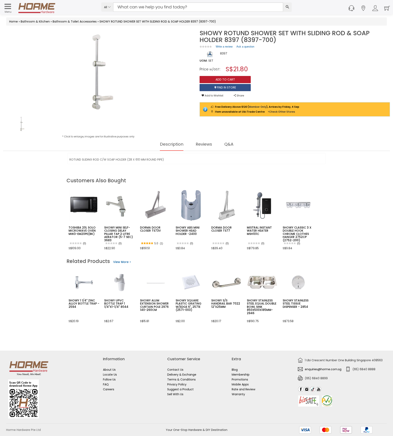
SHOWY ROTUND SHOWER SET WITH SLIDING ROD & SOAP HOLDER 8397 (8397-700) (157, 21)
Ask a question (245, 46)
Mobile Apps (240, 384)
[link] (206, 46)
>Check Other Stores (281, 111)
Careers (108, 389)
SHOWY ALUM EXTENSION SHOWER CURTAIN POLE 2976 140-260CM (154, 305)
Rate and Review (243, 389)
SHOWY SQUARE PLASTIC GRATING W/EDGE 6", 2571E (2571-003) (188, 305)
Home (13, 21)
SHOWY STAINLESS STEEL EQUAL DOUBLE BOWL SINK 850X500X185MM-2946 (261, 306)
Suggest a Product (180, 389)
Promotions (240, 379)
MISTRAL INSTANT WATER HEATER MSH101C (259, 230)
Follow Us (109, 379)
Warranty (238, 394)
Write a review (224, 47)
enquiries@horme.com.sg (323, 369)
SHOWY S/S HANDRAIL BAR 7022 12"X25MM (225, 303)
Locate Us (110, 375)
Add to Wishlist (213, 95)
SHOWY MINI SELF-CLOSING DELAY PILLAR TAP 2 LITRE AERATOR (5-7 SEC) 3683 (118, 233)
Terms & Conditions (181, 379)
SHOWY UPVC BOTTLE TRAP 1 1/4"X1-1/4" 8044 (116, 303)
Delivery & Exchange (181, 375)
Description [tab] (171, 144)
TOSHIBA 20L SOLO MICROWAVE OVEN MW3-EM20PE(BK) (82, 230)
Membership (241, 375)
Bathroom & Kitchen (35, 21)
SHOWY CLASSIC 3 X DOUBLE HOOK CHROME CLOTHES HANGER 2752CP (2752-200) (297, 233)
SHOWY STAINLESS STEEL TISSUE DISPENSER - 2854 (295, 303)
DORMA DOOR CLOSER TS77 (221, 229)
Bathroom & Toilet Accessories (75, 21)
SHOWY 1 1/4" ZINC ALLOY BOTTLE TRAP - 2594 (84, 303)
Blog (235, 370)
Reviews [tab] (204, 144)
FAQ (106, 384)
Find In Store (226, 87)
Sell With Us (175, 394)
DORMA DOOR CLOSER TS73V (150, 229)
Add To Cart (225, 79)
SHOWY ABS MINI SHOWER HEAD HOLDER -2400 (188, 230)
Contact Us (175, 370)
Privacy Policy (176, 384)
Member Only (257, 107)
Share (240, 95)
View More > (122, 262)
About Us (109, 370)
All (106, 7)
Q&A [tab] (228, 144)
